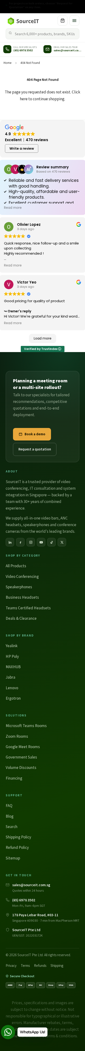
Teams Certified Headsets (28, 608)
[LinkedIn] (10, 542)
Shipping (57, 965)
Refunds (40, 965)
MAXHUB (13, 666)
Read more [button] (13, 208)
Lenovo (12, 687)
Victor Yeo (26, 282)
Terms (25, 965)
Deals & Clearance (21, 618)
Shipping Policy (18, 837)
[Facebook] (20, 542)
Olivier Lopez (29, 224)
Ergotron (13, 698)
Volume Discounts (21, 767)
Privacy (11, 965)
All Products (16, 565)
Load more (42, 338)
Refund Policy (17, 847)
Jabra (10, 677)
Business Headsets (22, 597)
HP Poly (12, 656)
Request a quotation (34, 449)
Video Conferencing (22, 576)
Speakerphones (19, 586)
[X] (62, 542)
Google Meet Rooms (23, 746)
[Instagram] (30, 542)
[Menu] (74, 21)
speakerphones (36, 524)
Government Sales (21, 757)
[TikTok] (51, 542)
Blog (9, 816)
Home (7, 63)
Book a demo (35, 434)
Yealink (11, 645)
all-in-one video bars (41, 518)
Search (11, 826)
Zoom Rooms (17, 736)
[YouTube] (41, 542)
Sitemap (13, 858)
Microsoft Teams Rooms (26, 725)
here (24, 98)
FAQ (9, 805)
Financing (14, 778)
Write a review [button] (21, 148)
